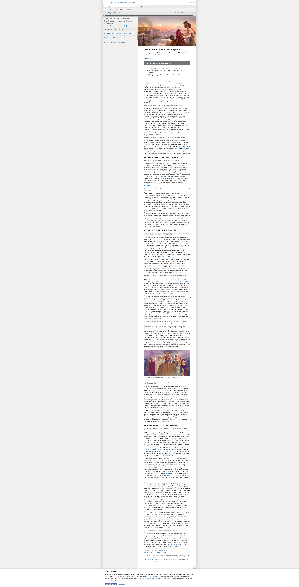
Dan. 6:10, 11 (177, 272)
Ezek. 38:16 (177, 488)
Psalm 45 (147, 559)
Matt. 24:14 (183, 282)
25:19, (164, 390)
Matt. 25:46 (170, 407)
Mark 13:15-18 (166, 265)
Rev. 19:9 (160, 485)
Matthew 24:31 (175, 75)
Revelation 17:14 (183, 500)
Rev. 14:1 (156, 450)
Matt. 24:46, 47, (153, 390)
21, (164, 146)
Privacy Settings (122, 580)
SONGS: (147, 58)
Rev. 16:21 (169, 293)
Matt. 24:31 (181, 438)
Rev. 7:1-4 (147, 446)
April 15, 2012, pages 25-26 (157, 550)
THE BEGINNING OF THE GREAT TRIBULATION (117, 33)
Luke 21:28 (172, 420)
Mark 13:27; (175, 438)
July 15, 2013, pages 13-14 (156, 552)
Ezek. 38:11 (172, 451)
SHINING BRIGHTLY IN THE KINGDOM (115, 42)
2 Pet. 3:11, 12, (173, 544)
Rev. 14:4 (163, 176)
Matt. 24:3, (160, 146)
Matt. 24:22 (172, 125)
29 (166, 146)
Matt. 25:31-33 (172, 401)
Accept (108, 584)
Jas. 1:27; (158, 176)
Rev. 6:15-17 (155, 243)
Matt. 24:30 (177, 412)
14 (178, 544)
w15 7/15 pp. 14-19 (110, 13)
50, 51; (160, 390)
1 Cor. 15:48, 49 (186, 555)
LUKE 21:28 (156, 55)
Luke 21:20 (180, 112)
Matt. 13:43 (170, 455)
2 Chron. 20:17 (154, 498)
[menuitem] (194, 6)
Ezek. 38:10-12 (163, 313)
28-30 (168, 390)
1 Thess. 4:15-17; (149, 450)
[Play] (103, 15)
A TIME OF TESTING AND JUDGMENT (114, 38)
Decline (114, 584)
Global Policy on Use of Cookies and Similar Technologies (154, 578)
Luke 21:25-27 (169, 341)
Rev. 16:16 (154, 514)
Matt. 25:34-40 (166, 256)
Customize (122, 584)
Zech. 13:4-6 (170, 206)
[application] (149, 15)
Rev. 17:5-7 (177, 165)
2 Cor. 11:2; (152, 176)
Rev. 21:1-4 (170, 521)
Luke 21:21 (166, 120)
